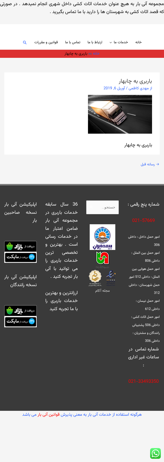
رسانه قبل (150, 164)
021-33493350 (143, 381)
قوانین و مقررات (46, 42)
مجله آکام (102, 291)
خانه (138, 42)
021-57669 (143, 220)
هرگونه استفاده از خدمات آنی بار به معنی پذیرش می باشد (82, 414)
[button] (24, 42)
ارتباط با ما (95, 42)
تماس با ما (72, 42)
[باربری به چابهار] (120, 114)
